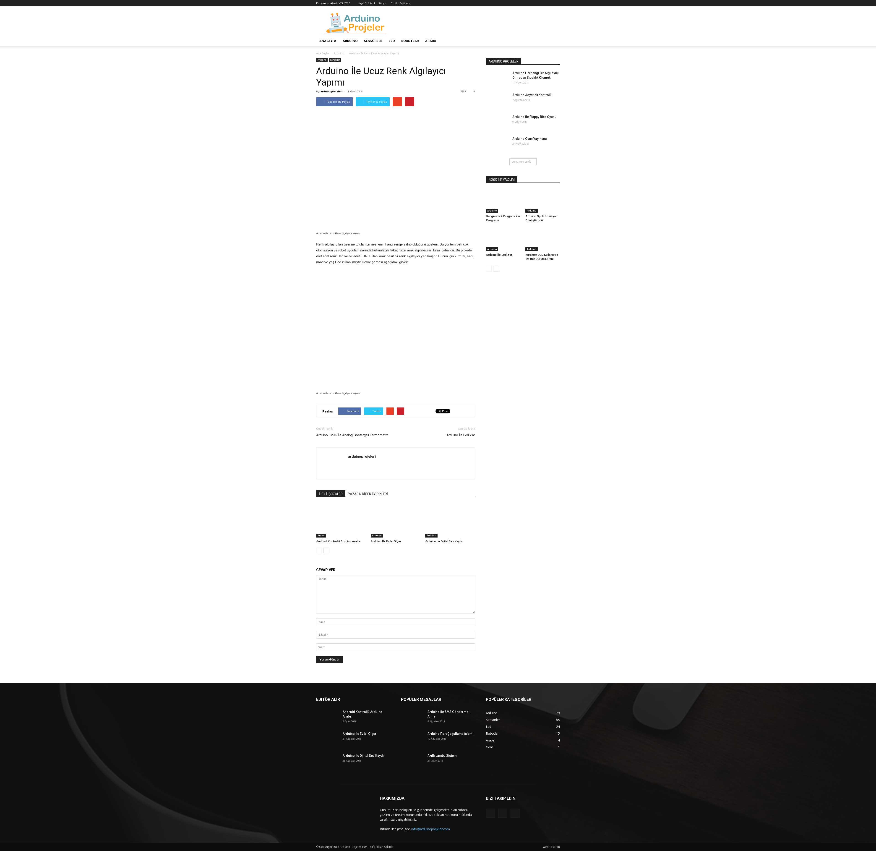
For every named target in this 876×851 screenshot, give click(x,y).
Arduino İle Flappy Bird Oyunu (534, 117)
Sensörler (373, 41)
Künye (382, 3)
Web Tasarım (551, 847)
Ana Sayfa (322, 53)
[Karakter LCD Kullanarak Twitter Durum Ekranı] (542, 239)
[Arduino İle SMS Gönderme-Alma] (412, 717)
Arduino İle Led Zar (460, 435)
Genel (490, 747)
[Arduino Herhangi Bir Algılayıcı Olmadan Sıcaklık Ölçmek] (497, 78)
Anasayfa (327, 41)
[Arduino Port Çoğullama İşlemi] (412, 739)
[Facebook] (541, 3)
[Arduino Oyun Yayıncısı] (497, 144)
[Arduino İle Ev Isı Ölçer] (395, 520)
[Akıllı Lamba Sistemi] (412, 761)
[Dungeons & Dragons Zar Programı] (503, 201)
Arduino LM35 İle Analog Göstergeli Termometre (352, 435)
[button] (554, 41)
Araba (430, 41)
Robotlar (410, 41)
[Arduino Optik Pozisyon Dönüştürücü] (542, 201)
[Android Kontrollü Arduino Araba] (341, 520)
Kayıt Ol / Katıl (366, 3)
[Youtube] (556, 3)
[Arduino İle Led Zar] (503, 239)
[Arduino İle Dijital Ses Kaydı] (450, 520)
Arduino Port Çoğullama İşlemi (450, 734)
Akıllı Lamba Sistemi (443, 755)
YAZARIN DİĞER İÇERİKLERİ (368, 494)
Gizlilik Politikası (400, 3)
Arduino (350, 41)
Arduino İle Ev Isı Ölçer (386, 541)
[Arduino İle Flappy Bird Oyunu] (497, 122)
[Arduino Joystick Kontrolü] (497, 100)
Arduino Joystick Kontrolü (532, 95)
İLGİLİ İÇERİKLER (331, 494)
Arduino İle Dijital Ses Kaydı (443, 541)
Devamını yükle (521, 162)
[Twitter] (548, 3)
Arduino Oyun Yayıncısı (529, 139)
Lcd (392, 41)
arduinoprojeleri (331, 91)
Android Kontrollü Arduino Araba (338, 541)
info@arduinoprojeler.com (430, 829)
